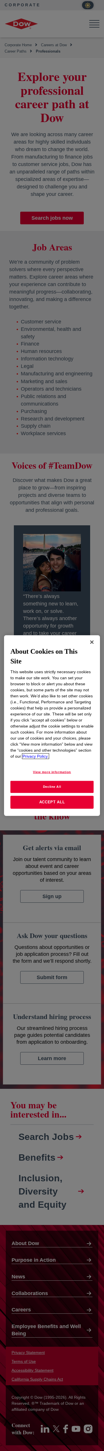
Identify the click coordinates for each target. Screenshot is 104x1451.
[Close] (92, 642)
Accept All (52, 802)
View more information (52, 772)
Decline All (52, 786)
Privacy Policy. (36, 756)
